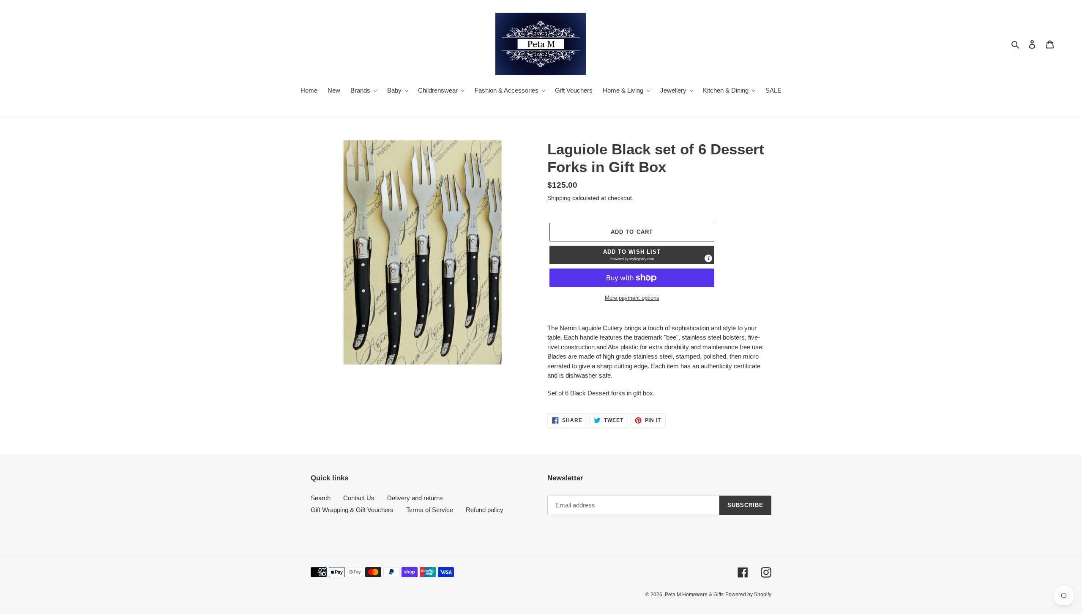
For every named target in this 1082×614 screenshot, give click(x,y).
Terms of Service (429, 509)
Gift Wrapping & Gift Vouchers (352, 509)
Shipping (559, 198)
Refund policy (484, 509)
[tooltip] (708, 258)
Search (321, 498)
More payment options (632, 298)
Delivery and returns (415, 498)
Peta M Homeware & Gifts (694, 595)
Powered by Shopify (748, 595)
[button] (631, 255)
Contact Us (358, 498)
